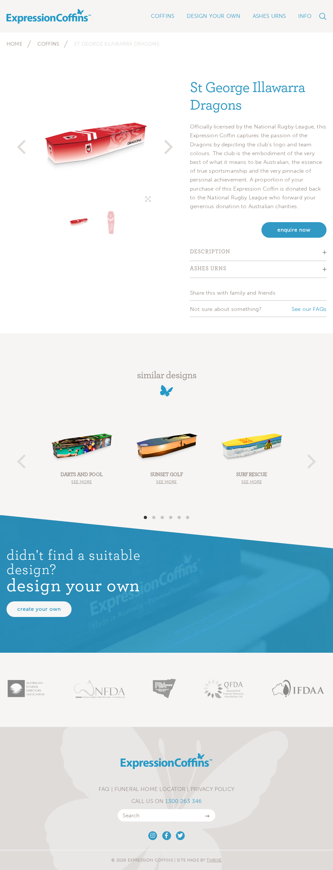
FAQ (104, 789)
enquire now (294, 230)
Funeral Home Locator (149, 789)
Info (305, 16)
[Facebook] (166, 835)
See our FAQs (309, 309)
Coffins (48, 44)
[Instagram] (152, 835)
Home (14, 44)
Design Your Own (214, 16)
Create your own (39, 609)
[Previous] (23, 144)
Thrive (213, 860)
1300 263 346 (183, 801)
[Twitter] (180, 835)
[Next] (167, 144)
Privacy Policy (212, 789)
